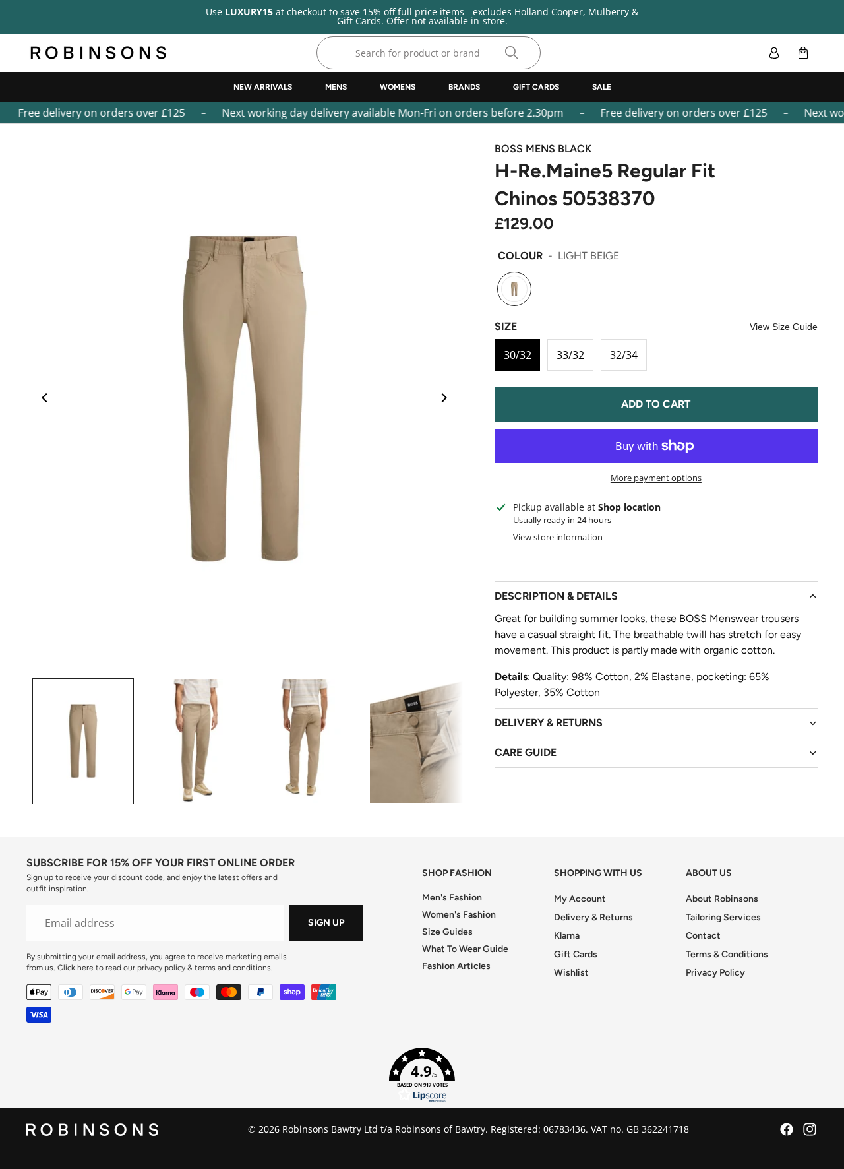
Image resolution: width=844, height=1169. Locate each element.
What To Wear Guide (465, 949)
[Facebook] (787, 1129)
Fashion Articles (456, 966)
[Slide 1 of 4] (83, 741)
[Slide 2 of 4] (195, 741)
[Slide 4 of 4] (419, 741)
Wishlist (571, 972)
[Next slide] (448, 399)
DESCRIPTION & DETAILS (556, 596)
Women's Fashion (459, 914)
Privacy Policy (715, 972)
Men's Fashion (452, 897)
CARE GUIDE (526, 752)
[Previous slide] (40, 399)
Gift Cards (575, 954)
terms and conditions (233, 967)
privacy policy (161, 967)
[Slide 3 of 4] (307, 741)
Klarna (567, 935)
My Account (580, 898)
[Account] (774, 52)
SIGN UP (326, 922)
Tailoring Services (723, 917)
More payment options (656, 478)
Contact (703, 935)
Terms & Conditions (727, 954)
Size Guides (447, 931)
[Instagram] (810, 1129)
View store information (558, 537)
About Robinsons (722, 898)
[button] (422, 1075)
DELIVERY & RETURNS (549, 722)
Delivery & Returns (593, 917)
